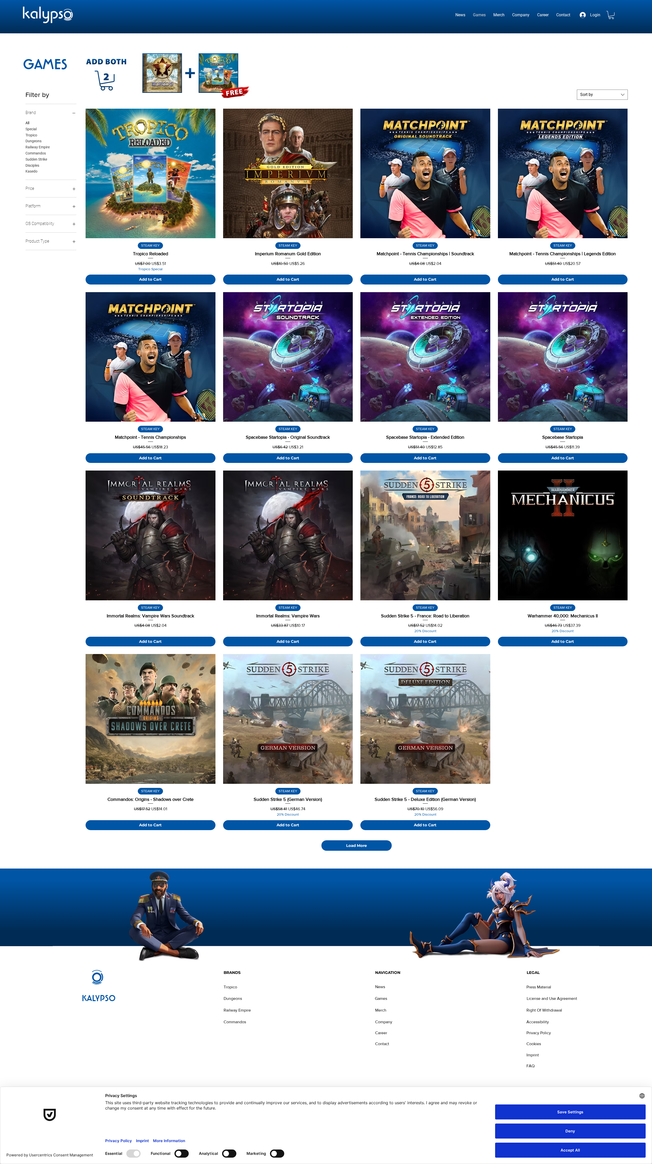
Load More (356, 845)
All (27, 123)
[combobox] (602, 95)
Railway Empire (37, 147)
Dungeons (33, 141)
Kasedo (31, 171)
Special (31, 129)
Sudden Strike (36, 159)
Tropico (31, 135)
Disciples (32, 165)
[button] (611, 15)
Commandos (35, 153)
